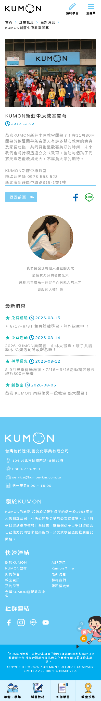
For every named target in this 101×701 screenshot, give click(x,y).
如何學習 (12, 574)
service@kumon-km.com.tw (37, 477)
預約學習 (12, 586)
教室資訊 (12, 580)
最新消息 (58, 574)
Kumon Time (62, 568)
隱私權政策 (60, 586)
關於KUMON (16, 562)
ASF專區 (58, 562)
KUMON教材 (16, 568)
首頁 (9, 22)
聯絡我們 (58, 580)
